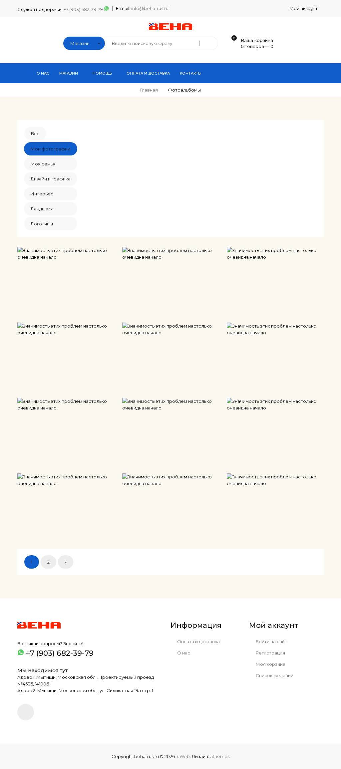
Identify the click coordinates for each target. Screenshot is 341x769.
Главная (149, 90)
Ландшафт (42, 208)
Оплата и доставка (198, 641)
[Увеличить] (89, 307)
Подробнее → (55, 306)
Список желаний (274, 675)
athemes (219, 756)
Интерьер (42, 193)
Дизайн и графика (51, 178)
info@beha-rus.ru (150, 8)
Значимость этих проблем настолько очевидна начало (66, 253)
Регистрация (270, 652)
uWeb (183, 756)
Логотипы (42, 223)
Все (35, 133)
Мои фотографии (50, 148)
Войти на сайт (271, 641)
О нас (183, 652)
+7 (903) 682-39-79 (83, 9)
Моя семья (43, 163)
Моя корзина (270, 664)
